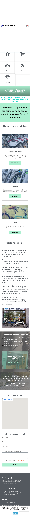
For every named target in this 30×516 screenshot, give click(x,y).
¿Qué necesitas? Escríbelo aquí (12, 451)
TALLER (22, 70)
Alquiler (7, 70)
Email (4, 442)
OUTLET (7, 59)
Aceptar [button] (15, 513)
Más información (24, 511)
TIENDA (22, 59)
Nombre (5, 437)
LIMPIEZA (7, 82)
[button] (23, 25)
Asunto (4, 447)
